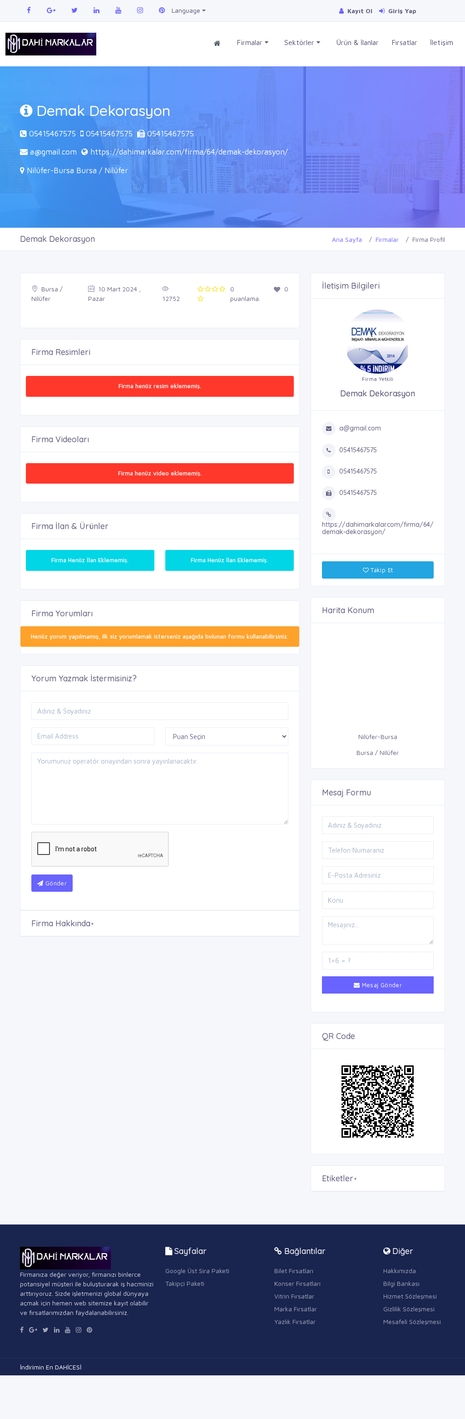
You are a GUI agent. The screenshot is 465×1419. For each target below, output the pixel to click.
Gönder (55, 883)
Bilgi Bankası (401, 1283)
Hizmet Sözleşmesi (410, 1296)
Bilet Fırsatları (293, 1270)
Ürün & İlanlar (357, 42)
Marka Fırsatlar (295, 1309)
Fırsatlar (404, 42)
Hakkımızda (399, 1270)
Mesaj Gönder (381, 985)
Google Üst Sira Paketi (197, 1270)
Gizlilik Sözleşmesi (409, 1309)
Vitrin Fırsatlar (294, 1296)
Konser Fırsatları (297, 1283)
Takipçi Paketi (184, 1283)
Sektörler (300, 42)
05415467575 (52, 133)
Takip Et (381, 570)
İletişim (441, 42)
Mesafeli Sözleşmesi (412, 1321)
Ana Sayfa (347, 239)
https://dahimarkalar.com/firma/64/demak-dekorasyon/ (189, 151)
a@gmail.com (53, 151)
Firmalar (251, 42)
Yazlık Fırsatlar (295, 1321)
